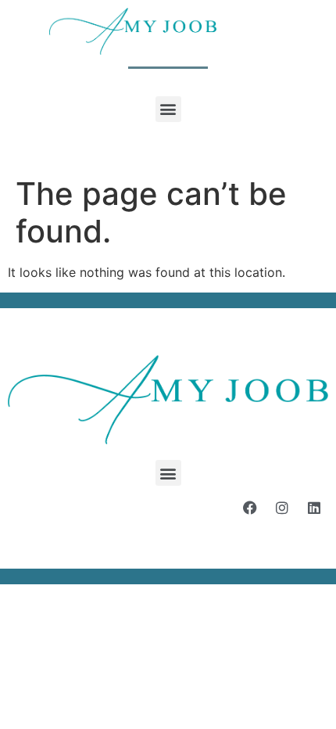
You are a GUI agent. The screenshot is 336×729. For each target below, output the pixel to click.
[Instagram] (282, 508)
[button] (168, 109)
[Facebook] (250, 508)
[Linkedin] (314, 508)
